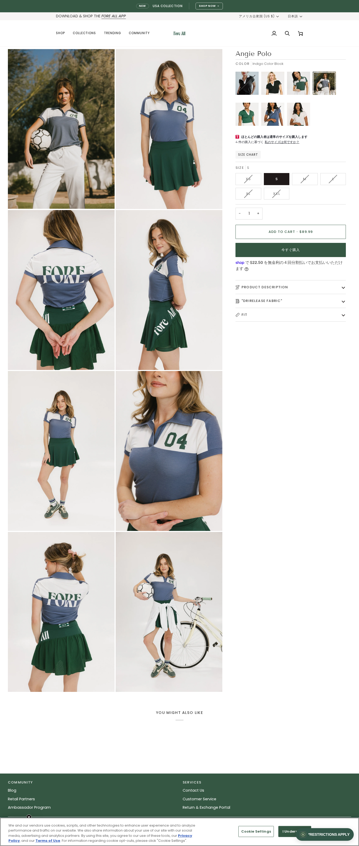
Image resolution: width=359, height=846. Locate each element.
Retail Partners (21, 799)
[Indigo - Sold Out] (274, 115)
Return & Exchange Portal (206, 807)
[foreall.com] (179, 33)
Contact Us (193, 790)
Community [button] (20, 782)
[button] (62, 33)
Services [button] (192, 782)
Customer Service (199, 799)
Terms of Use (47, 840)
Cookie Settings (256, 831)
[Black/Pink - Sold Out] (248, 84)
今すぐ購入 (290, 249)
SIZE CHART (248, 155)
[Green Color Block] (300, 84)
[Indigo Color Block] (326, 84)
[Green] (248, 115)
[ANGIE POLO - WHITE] (298, 115)
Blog (12, 790)
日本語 (293, 16)
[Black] (274, 84)
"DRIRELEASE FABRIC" (262, 300)
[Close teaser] (29, 817)
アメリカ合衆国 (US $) (257, 16)
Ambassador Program (29, 807)
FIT (245, 314)
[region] (179, 832)
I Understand (295, 831)
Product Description (265, 287)
